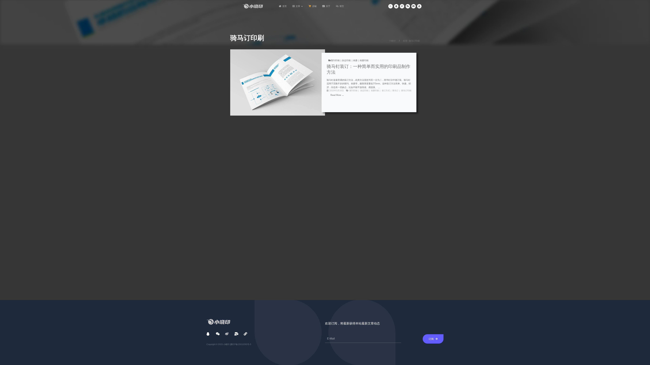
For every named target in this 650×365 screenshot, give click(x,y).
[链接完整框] (325, 82)
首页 (284, 6)
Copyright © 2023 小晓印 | (218, 344)
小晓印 (392, 41)
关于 (328, 6)
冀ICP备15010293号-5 (240, 344)
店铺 (314, 6)
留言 (342, 6)
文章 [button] (298, 6)
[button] (390, 6)
